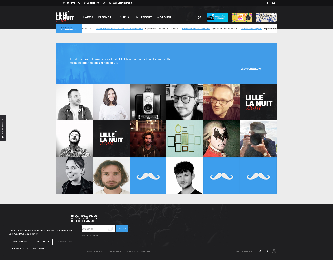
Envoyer (122, 229)
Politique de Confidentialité (141, 252)
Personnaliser (65, 242)
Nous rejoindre (95, 252)
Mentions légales (115, 252)
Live (143, 17)
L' (88, 17)
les (123, 17)
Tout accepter (19, 242)
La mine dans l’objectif (244, 28)
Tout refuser (42, 242)
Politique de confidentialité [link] (28, 248)
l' (104, 17)
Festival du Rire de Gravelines (188, 28)
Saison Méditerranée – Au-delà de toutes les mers (112, 28)
